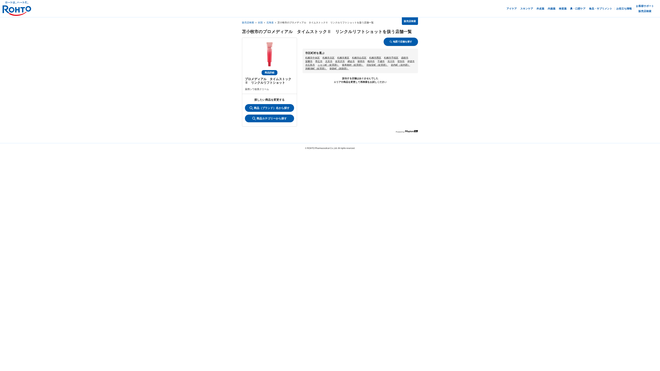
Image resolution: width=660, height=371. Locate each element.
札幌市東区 (343, 57)
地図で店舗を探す (402, 41)
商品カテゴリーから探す (272, 118)
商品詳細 (269, 72)
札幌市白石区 (359, 57)
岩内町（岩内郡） (400, 65)
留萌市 (361, 61)
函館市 (404, 57)
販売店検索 (248, 22)
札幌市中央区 (312, 57)
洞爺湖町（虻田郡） (316, 68)
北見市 (328, 61)
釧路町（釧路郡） (339, 68)
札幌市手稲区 (391, 57)
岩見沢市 (340, 61)
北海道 (270, 22)
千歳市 (381, 61)
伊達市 (411, 61)
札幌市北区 (328, 57)
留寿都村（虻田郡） (353, 65)
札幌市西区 (375, 57)
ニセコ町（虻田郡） (328, 65)
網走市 (351, 61)
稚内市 (371, 61)
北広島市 (310, 65)
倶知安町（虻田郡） (377, 65)
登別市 (401, 61)
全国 (260, 22)
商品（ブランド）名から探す (272, 107)
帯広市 (318, 61)
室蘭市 (308, 61)
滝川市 (391, 61)
